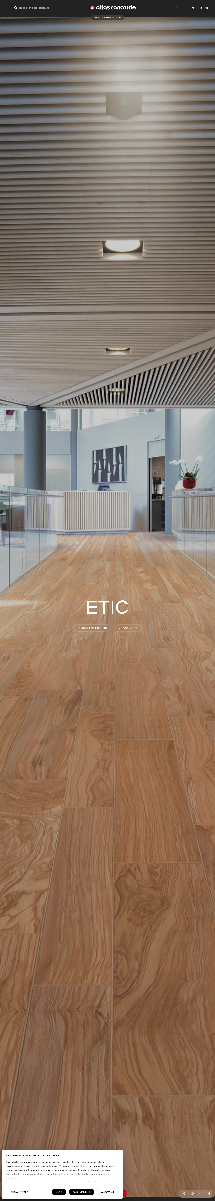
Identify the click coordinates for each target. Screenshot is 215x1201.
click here (87, 1182)
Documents (130, 628)
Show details (20, 1192)
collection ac (108, 18)
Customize (80, 1192)
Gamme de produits (94, 628)
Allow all (107, 1192)
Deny (59, 1192)
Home (96, 18)
